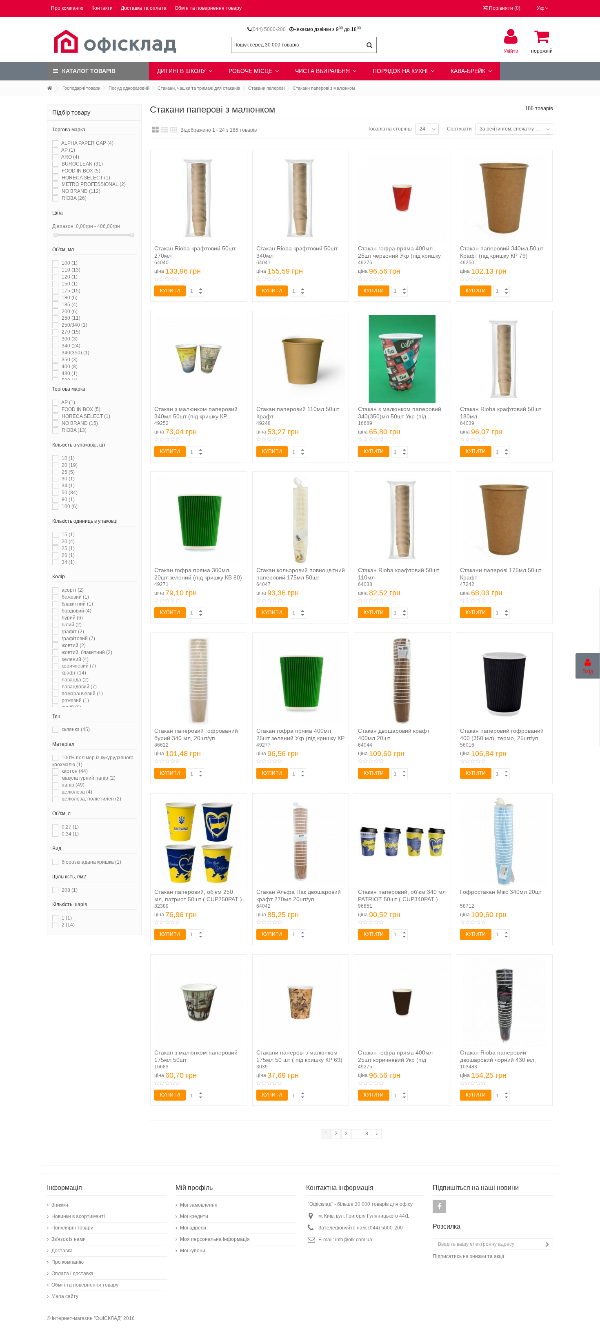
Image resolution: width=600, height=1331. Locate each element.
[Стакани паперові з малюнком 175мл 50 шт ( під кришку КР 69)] (300, 1002)
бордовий (76, 611)
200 (70, 311)
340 (71, 346)
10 (68, 458)
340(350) (75, 353)
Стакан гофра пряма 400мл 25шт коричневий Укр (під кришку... (395, 1059)
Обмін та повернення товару (208, 8)
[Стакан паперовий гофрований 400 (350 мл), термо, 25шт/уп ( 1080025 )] (504, 681)
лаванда (75, 680)
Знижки (59, 1205)
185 (70, 304)
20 (70, 465)
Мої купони (192, 1251)
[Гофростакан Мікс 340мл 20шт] (504, 841)
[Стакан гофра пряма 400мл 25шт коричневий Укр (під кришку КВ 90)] (402, 1002)
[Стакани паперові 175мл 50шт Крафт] (504, 519)
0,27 (70, 827)
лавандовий (79, 687)
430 (70, 373)
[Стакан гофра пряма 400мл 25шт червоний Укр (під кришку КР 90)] (402, 198)
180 (70, 298)
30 (68, 479)
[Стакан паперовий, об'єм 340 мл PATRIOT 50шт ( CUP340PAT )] (402, 841)
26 (68, 555)
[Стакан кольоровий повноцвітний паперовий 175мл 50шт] (300, 519)
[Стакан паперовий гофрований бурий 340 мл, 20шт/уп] (198, 681)
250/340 (74, 325)
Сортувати (459, 129)
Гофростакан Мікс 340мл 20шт (501, 892)
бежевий (75, 597)
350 (70, 360)
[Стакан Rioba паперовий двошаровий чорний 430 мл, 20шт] (504, 1002)
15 (68, 534)
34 (68, 486)
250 (71, 318)
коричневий (79, 666)
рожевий (75, 700)
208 (70, 890)
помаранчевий (82, 693)
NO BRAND (81, 191)
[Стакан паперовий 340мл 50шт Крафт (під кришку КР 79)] (504, 198)
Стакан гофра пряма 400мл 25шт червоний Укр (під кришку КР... (399, 255)
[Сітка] (155, 130)
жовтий (74, 645)
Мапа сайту (64, 1296)
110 (71, 270)
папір (73, 785)
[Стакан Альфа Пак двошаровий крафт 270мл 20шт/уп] (300, 841)
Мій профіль (194, 1187)
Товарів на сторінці (390, 129)
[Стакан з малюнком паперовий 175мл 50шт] (198, 1002)
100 (70, 263)
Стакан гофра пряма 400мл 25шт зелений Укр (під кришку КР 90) (300, 738)
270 (71, 332)
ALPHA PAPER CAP (87, 143)
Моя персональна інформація (215, 1239)
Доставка (62, 1251)
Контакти (102, 8)
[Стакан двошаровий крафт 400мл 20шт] (402, 681)
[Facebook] (439, 1206)
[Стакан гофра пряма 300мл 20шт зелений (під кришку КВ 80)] (198, 519)
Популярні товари (72, 1228)
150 (70, 284)
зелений (75, 659)
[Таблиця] (173, 130)
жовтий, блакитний (87, 652)
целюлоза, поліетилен (91, 799)
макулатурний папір (89, 778)
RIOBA (74, 198)
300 (70, 339)
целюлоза (77, 792)
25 (68, 472)
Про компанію (67, 8)
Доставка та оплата (144, 8)
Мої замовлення (199, 1205)
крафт (74, 673)
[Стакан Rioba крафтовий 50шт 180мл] (504, 359)
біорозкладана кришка (91, 862)
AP (68, 150)
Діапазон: (63, 226)
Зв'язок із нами (68, 1239)
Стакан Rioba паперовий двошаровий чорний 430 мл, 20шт (498, 1059)
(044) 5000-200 (268, 29)
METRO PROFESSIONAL (94, 184)
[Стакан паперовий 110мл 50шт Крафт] (300, 359)
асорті (73, 590)
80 (68, 499)
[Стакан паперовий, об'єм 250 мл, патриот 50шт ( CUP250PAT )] (198, 841)
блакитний (77, 604)
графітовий (78, 638)
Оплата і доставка (72, 1273)
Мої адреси (193, 1228)
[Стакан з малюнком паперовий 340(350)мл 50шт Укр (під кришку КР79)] (402, 359)
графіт (73, 632)
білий (72, 625)
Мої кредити (194, 1216)
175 (71, 291)
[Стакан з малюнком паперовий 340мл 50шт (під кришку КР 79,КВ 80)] (198, 359)
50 (70, 492)
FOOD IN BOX (81, 171)
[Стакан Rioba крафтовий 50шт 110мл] (402, 519)
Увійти (511, 51)
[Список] (164, 130)
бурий (72, 618)
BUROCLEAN (82, 164)
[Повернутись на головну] (49, 88)
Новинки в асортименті (78, 1216)
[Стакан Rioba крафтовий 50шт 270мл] (198, 198)
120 (70, 277)
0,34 (70, 834)
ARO (70, 157)
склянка (76, 729)
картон (75, 771)
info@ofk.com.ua (353, 1240)
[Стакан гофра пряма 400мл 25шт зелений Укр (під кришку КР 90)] (300, 681)
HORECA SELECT (86, 178)
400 (70, 366)
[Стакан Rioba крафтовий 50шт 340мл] (300, 198)
